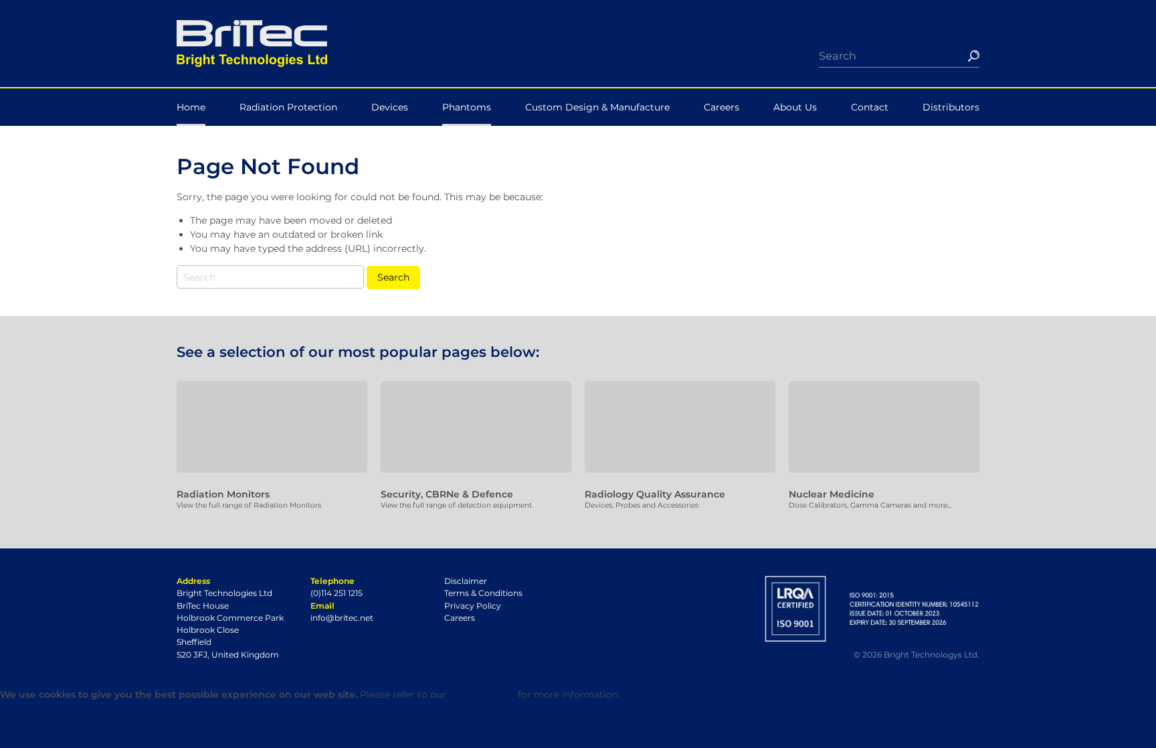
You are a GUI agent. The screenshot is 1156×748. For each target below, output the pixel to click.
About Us (795, 107)
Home (191, 107)
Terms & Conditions (483, 593)
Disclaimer (465, 581)
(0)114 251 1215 (336, 593)
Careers (721, 107)
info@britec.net (341, 618)
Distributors (951, 107)
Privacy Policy (472, 606)
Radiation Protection (288, 107)
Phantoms (466, 107)
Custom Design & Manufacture (597, 107)
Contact (869, 107)
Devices (389, 107)
